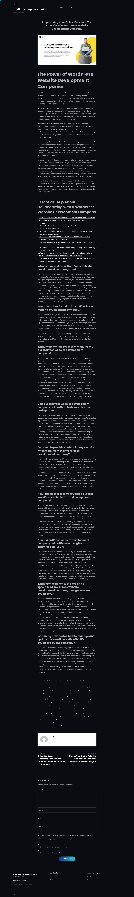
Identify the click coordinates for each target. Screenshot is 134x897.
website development (62, 702)
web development (77, 693)
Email (40, 819)
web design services (44, 693)
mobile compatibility (74, 716)
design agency (42, 690)
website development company (79, 702)
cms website (69, 684)
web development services (79, 696)
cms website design (80, 684)
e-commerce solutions (44, 716)
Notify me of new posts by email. (49, 853)
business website (66, 681)
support (79, 719)
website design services (71, 699)
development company (64, 690)
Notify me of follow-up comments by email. (53, 847)
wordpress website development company (50, 725)
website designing (86, 699)
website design (42, 699)
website (91, 696)
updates (55, 722)
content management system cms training (50, 713)
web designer (55, 693)
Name (40, 811)
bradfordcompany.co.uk (28, 9)
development (52, 690)
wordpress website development (78, 708)
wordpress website (61, 708)
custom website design (71, 713)
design (87, 687)
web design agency (87, 690)
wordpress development (71, 705)
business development (53, 681)
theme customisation (44, 722)
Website (40, 827)
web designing (65, 693)
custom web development (75, 687)
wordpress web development (46, 708)
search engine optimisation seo (59, 719)
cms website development (45, 687)
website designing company (46, 702)
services (73, 719)
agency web (41, 681)
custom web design (60, 687)
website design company (56, 699)
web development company (62, 696)
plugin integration (87, 716)
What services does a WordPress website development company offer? (67, 218)
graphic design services (60, 716)
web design (76, 690)
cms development (43, 684)
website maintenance (65, 722)
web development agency (45, 696)
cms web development (57, 684)
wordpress (41, 705)
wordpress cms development (54, 705)
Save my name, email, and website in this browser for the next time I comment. (67, 835)
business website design (80, 681)
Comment (42, 789)
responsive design (43, 719)
